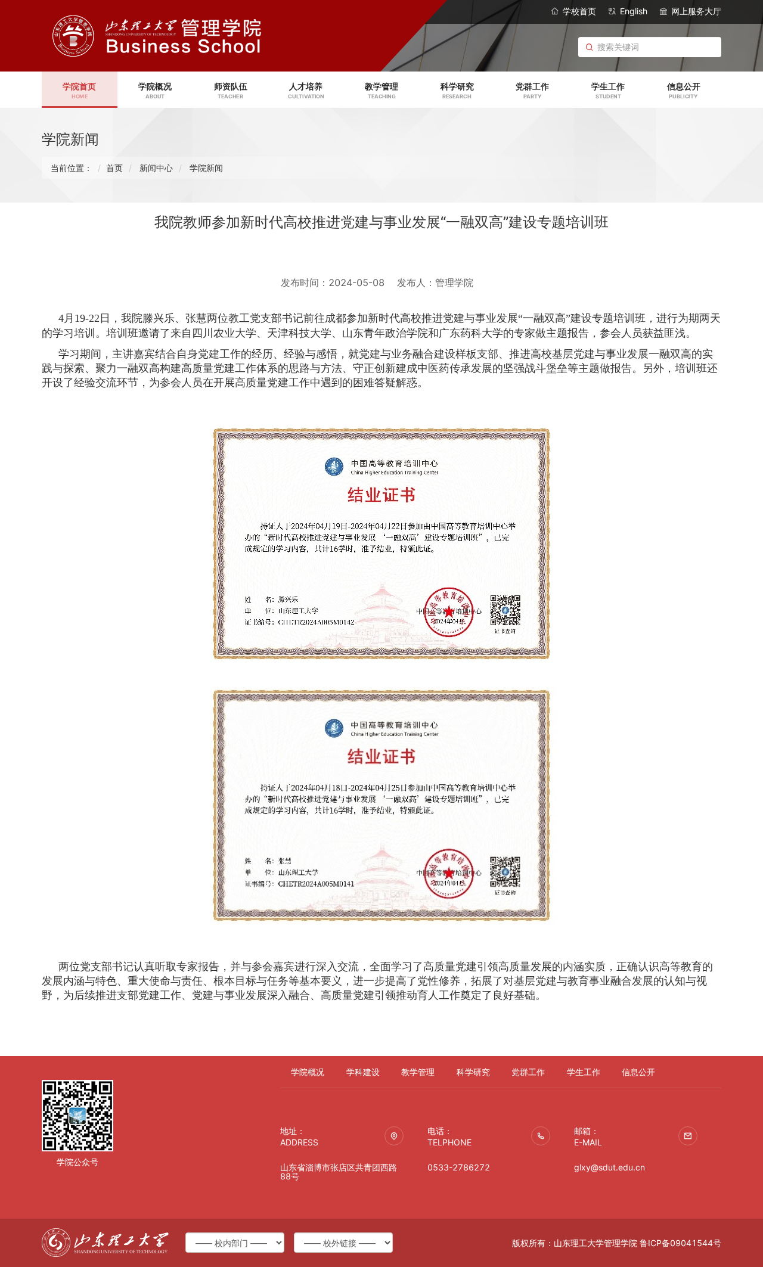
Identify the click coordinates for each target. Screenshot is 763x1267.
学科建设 (363, 1072)
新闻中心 (156, 168)
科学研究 (473, 1072)
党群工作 (528, 1072)
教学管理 (418, 1072)
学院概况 (307, 1072)
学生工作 (583, 1072)
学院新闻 (206, 168)
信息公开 (638, 1072)
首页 (114, 168)
